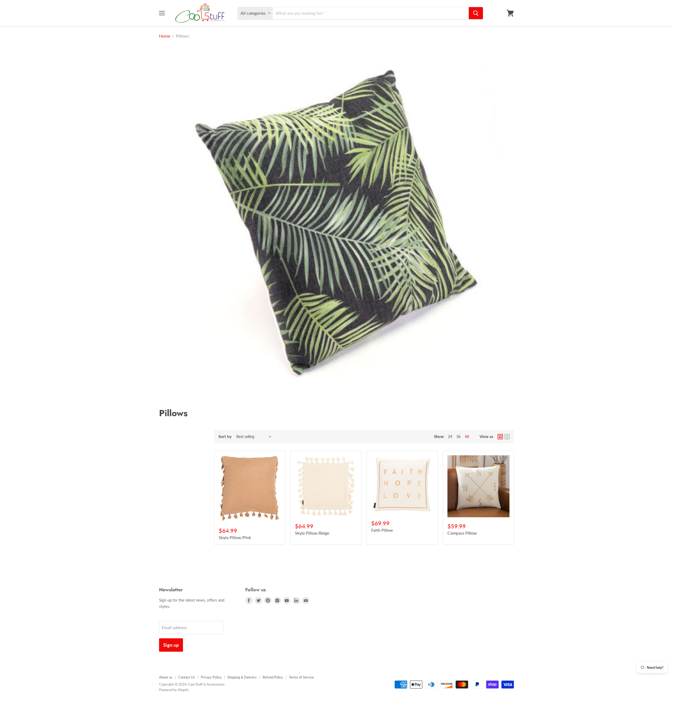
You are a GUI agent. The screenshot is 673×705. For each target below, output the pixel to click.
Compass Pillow (462, 532)
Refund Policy (273, 677)
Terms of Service (301, 677)
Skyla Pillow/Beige (312, 532)
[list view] (507, 436)
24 (450, 436)
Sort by (225, 436)
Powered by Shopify (174, 690)
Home (164, 36)
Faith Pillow (382, 530)
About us (165, 677)
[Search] (476, 13)
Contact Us (186, 677)
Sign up (171, 645)
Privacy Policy (211, 677)
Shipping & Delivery (242, 677)
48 (467, 436)
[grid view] (500, 436)
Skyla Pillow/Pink (235, 537)
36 (458, 436)
